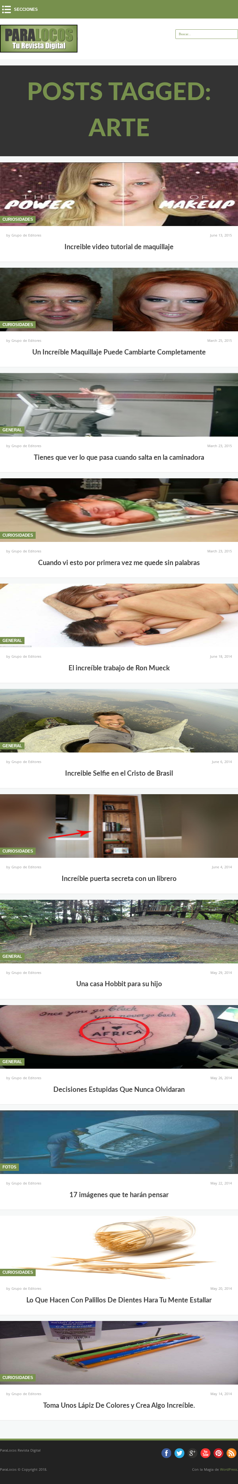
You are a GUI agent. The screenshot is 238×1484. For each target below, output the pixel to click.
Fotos (9, 1167)
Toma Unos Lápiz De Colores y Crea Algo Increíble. (119, 1405)
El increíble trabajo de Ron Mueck (119, 668)
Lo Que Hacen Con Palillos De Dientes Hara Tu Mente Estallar (119, 1300)
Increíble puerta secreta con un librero (119, 878)
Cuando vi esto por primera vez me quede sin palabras (119, 563)
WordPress (228, 1469)
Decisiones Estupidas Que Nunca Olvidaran (119, 1089)
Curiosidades (17, 219)
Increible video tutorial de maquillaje (119, 247)
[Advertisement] (150, 48)
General (12, 430)
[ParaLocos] (39, 50)
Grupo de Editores (26, 235)
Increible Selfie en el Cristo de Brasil (119, 773)
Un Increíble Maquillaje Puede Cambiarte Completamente (119, 352)
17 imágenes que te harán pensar (119, 1195)
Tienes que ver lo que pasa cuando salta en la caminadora (119, 457)
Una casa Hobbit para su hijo (119, 984)
